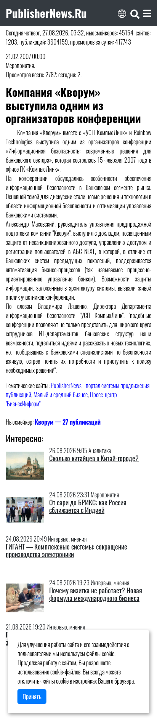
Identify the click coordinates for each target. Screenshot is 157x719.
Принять (32, 696)
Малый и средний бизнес (61, 394)
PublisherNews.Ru (46, 13)
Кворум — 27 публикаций (68, 422)
